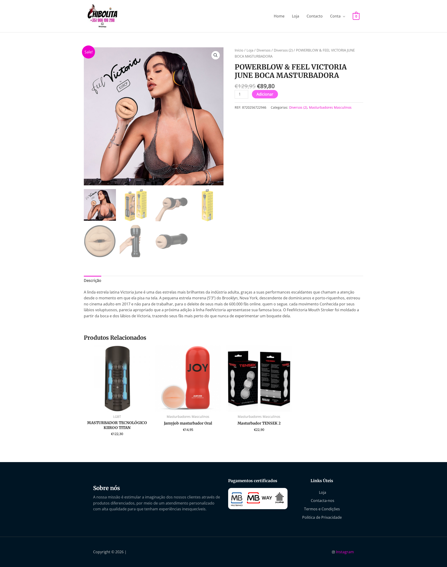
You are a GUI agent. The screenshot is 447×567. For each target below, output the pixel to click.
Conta (335, 16)
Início (239, 50)
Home (279, 16)
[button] (215, 55)
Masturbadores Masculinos (330, 107)
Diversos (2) (283, 50)
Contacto (315, 16)
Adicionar (265, 94)
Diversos (264, 50)
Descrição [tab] (92, 280)
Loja (295, 16)
